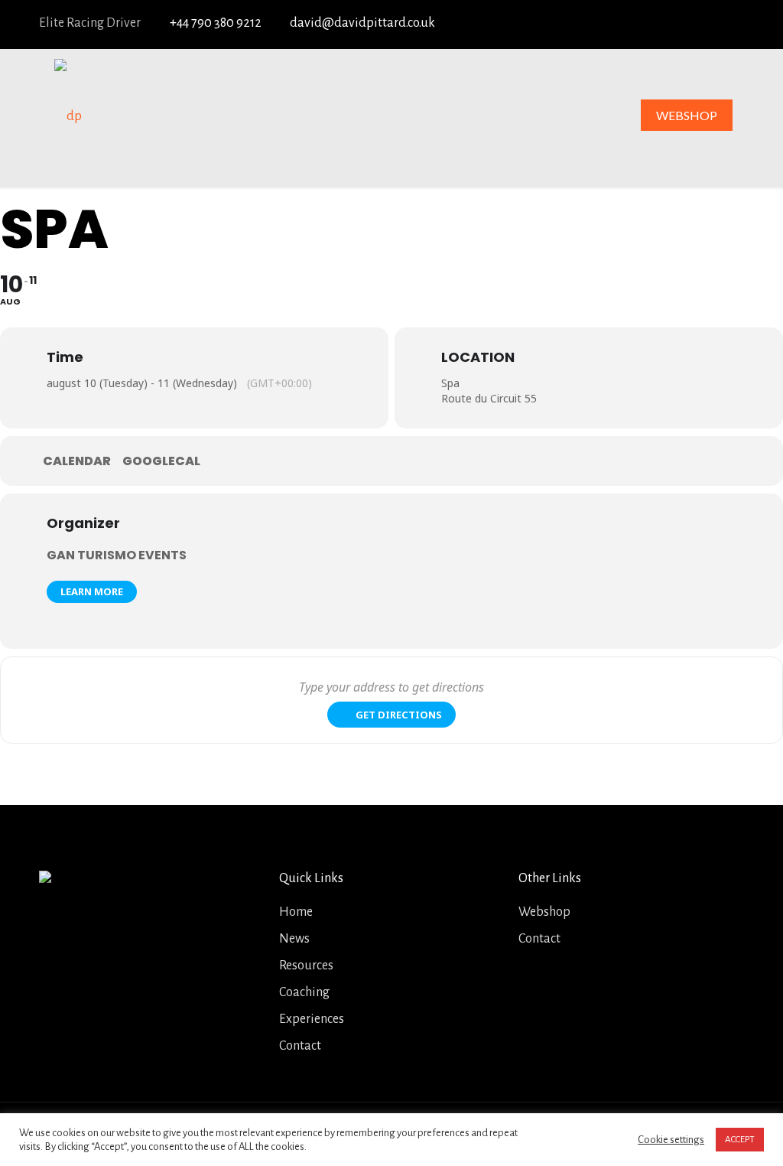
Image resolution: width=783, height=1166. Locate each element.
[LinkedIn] (704, 23)
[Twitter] (647, 23)
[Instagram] (732, 23)
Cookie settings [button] (671, 1139)
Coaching (304, 992)
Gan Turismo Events (117, 555)
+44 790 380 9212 (216, 23)
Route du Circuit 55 (489, 398)
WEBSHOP (686, 115)
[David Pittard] (68, 115)
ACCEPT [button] (740, 1140)
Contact (300, 1046)
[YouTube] (675, 23)
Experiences (311, 1019)
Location (478, 356)
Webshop (544, 912)
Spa (450, 383)
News (294, 939)
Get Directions (399, 714)
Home (296, 912)
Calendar (77, 461)
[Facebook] (620, 23)
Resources (306, 965)
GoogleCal (161, 461)
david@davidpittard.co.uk (362, 23)
